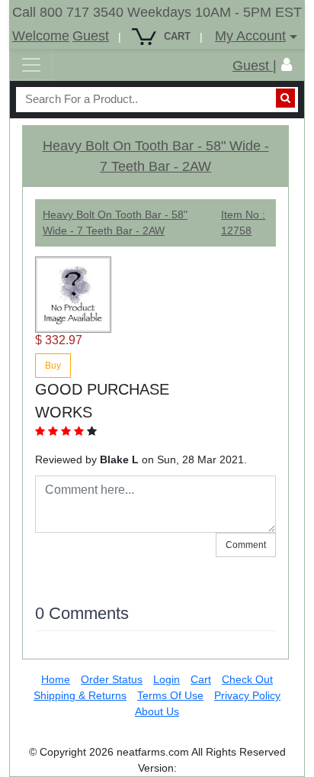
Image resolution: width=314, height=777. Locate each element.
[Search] (285, 98)
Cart (201, 679)
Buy (53, 365)
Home (55, 679)
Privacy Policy (247, 695)
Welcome (40, 36)
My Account (250, 36)
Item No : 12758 (243, 222)
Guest (90, 36)
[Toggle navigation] (31, 65)
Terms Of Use (170, 695)
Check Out (247, 679)
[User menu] (286, 64)
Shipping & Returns (80, 695)
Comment (246, 545)
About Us (157, 711)
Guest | (254, 65)
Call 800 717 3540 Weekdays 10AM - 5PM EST (157, 12)
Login (166, 679)
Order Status (112, 679)
